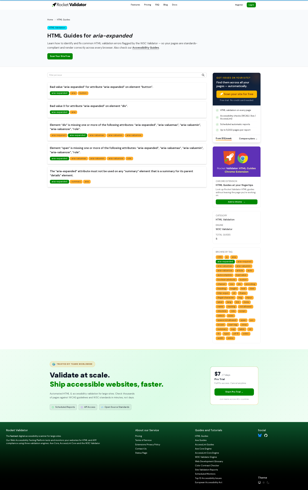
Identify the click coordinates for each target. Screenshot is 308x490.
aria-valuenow (134, 135)
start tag (232, 324)
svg (233, 329)
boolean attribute (226, 279)
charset (221, 284)
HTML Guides (201, 436)
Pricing (147, 4)
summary (76, 181)
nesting (231, 306)
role (129, 158)
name (220, 306)
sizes (230, 315)
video (245, 333)
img (240, 297)
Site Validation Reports (206, 469)
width (220, 338)
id (234, 293)
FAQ (157, 4)
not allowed (245, 306)
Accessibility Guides (145, 47)
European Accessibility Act (208, 482)
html (252, 288)
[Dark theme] (268, 482)
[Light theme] (263, 482)
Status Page (141, 453)
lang (229, 302)
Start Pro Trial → (234, 391)
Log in (251, 5)
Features (135, 4)
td (250, 329)
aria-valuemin (115, 135)
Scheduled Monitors (205, 474)
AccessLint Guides (204, 444)
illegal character (226, 297)
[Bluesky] (260, 435)
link (237, 302)
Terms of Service (143, 440)
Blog (165, 4)
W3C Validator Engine (206, 457)
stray (244, 324)
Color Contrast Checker (207, 465)
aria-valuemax (97, 135)
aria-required (58, 135)
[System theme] (259, 482)
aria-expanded (59, 93)
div (239, 284)
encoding (250, 284)
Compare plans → (248, 138)
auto (250, 270)
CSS (220, 257)
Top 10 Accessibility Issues (208, 478)
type (226, 333)
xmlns (230, 338)
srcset (221, 324)
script (242, 311)
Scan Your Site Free (60, 56)
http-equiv (223, 293)
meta (246, 302)
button (83, 93)
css (231, 284)
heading (222, 288)
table (241, 329)
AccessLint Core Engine (207, 453)
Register (239, 5)
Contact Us (141, 448)
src (251, 320)
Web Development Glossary (209, 461)
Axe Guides (201, 440)
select (221, 315)
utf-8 (235, 333)
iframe (243, 293)
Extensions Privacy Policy (147, 444)
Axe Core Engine (203, 448)
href (243, 288)
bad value (241, 275)
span (243, 320)
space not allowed (227, 320)
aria (73, 93)
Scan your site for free (238, 94)
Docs (174, 4)
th (219, 333)
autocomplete (225, 275)
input (249, 297)
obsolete (222, 311)
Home (50, 19)
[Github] (266, 435)
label (220, 302)
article (240, 270)
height (233, 288)
